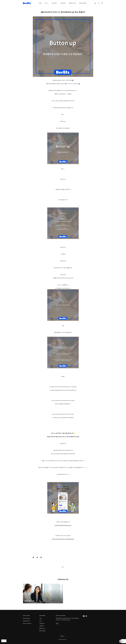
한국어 (62, 636)
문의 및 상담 (82, 3)
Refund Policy (26, 621)
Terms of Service (27, 623)
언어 (46, 3)
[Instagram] (86, 616)
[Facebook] (83, 616)
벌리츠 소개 (72, 3)
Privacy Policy (26, 618)
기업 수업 (54, 3)
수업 (40, 3)
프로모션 (62, 3)
